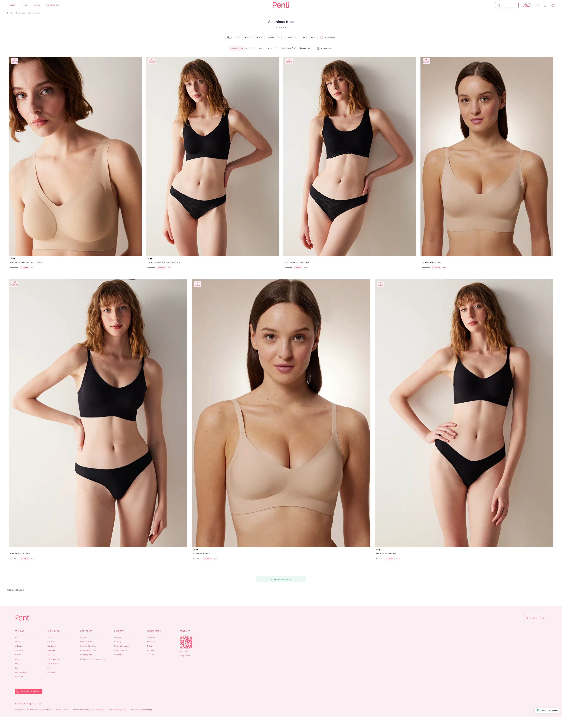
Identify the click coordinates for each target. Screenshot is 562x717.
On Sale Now (329, 37)
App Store (184, 651)
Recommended (237, 48)
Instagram (151, 637)
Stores (83, 637)
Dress (49, 668)
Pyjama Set (19, 650)
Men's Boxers (53, 664)
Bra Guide (19, 677)
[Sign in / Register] (545, 5)
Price (258, 37)
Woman (12, 5)
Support (119, 631)
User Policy (99, 710)
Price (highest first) (288, 48)
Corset (17, 659)
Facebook (151, 642)
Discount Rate (305, 48)
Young (37, 5)
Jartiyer (18, 642)
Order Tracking (120, 650)
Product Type (307, 37)
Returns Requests (121, 646)
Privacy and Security (81, 710)
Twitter (150, 646)
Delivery (117, 642)
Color (261, 48)
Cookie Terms (62, 710)
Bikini (49, 637)
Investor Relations (88, 646)
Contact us (118, 655)
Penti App (185, 631)
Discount (54, 5)
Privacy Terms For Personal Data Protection (33, 710)
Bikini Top (51, 655)
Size (246, 37)
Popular (19, 631)
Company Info (86, 655)
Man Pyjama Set (21, 672)
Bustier (18, 655)
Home (9, 13)
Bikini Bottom (53, 659)
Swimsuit (51, 642)
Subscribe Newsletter (30, 691)
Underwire (289, 37)
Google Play (185, 656)
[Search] (498, 5)
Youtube (150, 650)
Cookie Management (117, 710)
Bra (16, 637)
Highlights (53, 631)
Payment (117, 637)
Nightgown (19, 646)
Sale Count (251, 48)
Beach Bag (51, 672)
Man (25, 5)
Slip (16, 668)
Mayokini (51, 650)
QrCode (186, 642)
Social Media (154, 631)
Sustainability (86, 642)
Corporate (86, 631)
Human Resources (88, 650)
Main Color (272, 37)
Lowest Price (271, 48)
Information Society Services (92, 659)
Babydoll (18, 664)
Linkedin (150, 655)
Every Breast (20, 13)
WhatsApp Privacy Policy (141, 710)
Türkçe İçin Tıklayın (537, 618)
